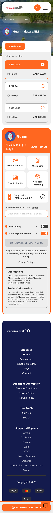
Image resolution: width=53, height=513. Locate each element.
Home (26, 354)
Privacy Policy (27, 253)
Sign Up (26, 413)
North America (26, 456)
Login (35, 207)
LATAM (26, 451)
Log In (26, 417)
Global (26, 470)
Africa (26, 432)
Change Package (26, 262)
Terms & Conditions (27, 388)
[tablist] (26, 46)
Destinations (26, 359)
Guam (25, 20)
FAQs (26, 368)
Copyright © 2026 (26, 482)
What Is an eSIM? (26, 363)
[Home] (14, 7)
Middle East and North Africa (26, 465)
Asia (26, 446)
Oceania (26, 460)
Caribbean (26, 437)
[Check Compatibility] (42, 196)
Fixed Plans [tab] (15, 46)
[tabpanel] (26, 91)
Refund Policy (26, 397)
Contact (26, 373)
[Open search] (37, 7)
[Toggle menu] (45, 8)
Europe (27, 442)
